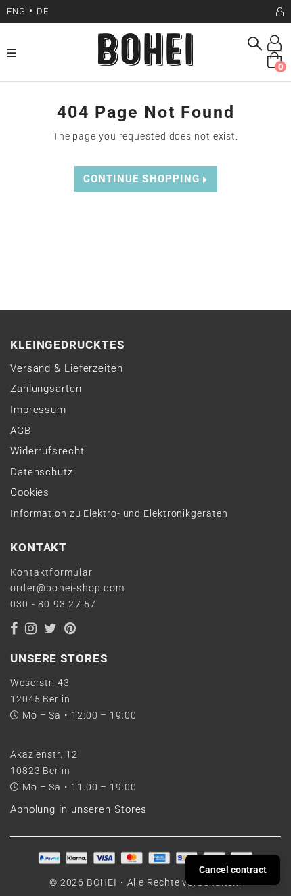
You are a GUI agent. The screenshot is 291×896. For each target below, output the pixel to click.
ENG (16, 11)
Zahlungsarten (46, 389)
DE (43, 11)
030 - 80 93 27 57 (53, 604)
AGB (20, 431)
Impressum (38, 410)
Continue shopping (143, 179)
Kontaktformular (51, 572)
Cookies (29, 492)
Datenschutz (41, 472)
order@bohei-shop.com (67, 587)
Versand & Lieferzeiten (66, 368)
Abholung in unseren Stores (78, 809)
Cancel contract (233, 869)
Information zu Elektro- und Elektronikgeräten (119, 513)
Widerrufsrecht (47, 451)
